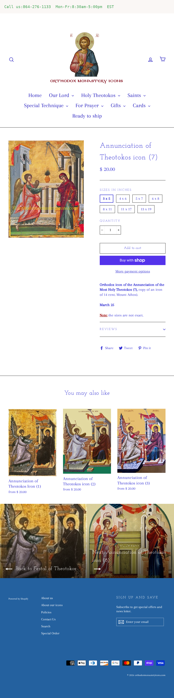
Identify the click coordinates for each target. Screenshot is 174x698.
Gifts (116, 105)
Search (45, 626)
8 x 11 (107, 209)
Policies (46, 612)
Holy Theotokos (99, 95)
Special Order (50, 633)
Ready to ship (87, 116)
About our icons (52, 605)
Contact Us (48, 619)
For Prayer (88, 105)
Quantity (110, 221)
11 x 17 (126, 209)
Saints (135, 95)
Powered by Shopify (18, 598)
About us (47, 598)
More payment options (132, 271)
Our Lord (60, 95)
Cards (140, 105)
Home (35, 95)
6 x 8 (155, 198)
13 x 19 (146, 209)
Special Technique (44, 105)
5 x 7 (139, 198)
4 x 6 (122, 198)
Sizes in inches (116, 190)
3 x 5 (106, 198)
